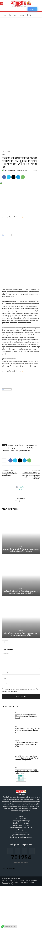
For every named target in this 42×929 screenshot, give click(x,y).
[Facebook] (4, 177)
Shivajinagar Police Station (16, 448)
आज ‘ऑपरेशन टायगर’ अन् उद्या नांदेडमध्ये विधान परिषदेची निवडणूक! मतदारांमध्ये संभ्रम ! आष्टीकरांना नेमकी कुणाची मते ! (27, 758)
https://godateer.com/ (21, 501)
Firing (22, 445)
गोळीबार (12, 451)
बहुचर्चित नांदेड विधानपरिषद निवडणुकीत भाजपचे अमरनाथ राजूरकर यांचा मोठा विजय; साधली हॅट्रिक (21, 592)
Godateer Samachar (31, 445)
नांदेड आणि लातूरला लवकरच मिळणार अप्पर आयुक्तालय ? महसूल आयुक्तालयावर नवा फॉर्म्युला (21, 634)
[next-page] (6, 641)
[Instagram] (17, 851)
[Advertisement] (21, 39)
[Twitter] (9, 177)
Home (4, 151)
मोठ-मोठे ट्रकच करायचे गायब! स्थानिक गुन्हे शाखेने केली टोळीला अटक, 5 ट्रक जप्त (9, 473)
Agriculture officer (13, 445)
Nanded (5, 448)
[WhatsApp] (23, 177)
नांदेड (8, 151)
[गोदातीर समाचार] (3, 170)
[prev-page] (3, 641)
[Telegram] (18, 177)
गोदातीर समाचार (11, 170)
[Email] (13, 177)
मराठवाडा (21, 630)
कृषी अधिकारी (29, 448)
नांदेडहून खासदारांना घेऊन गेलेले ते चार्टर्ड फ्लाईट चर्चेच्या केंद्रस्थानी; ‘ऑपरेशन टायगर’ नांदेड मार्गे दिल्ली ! (27, 772)
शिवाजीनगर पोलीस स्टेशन (25, 451)
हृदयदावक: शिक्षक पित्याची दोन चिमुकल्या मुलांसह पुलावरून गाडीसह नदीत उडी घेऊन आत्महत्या (21, 550)
